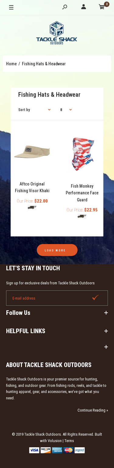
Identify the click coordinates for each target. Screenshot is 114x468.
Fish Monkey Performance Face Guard (81, 193)
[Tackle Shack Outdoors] (57, 33)
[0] (102, 8)
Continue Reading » (93, 410)
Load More (55, 250)
